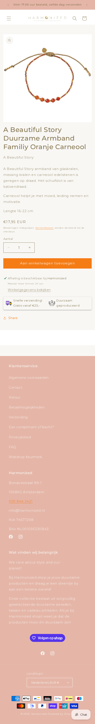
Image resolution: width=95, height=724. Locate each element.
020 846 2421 (20, 501)
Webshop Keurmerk (25, 457)
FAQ (12, 447)
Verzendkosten (44, 227)
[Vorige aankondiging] (8, 5)
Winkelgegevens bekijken (29, 290)
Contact (15, 388)
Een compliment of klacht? (31, 427)
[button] (9, 18)
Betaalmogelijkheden (26, 407)
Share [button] (13, 318)
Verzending (18, 417)
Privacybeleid (20, 437)
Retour (15, 397)
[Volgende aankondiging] (87, 5)
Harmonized (39, 713)
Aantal (8, 238)
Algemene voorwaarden (29, 378)
